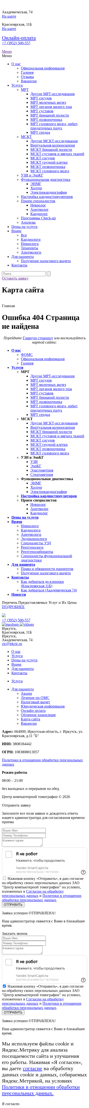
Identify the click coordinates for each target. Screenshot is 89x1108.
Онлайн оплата (33, 711)
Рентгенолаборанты (37, 552)
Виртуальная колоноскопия (52, 145)
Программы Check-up (38, 218)
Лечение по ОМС (35, 698)
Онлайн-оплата (19, 38)
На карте (9, 16)
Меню (7, 51)
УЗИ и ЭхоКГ (32, 175)
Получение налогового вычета (46, 261)
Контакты (19, 265)
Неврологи (30, 244)
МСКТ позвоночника (47, 167)
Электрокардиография (48, 192)
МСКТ (26, 137)
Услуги (17, 85)
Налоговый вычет (35, 702)
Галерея (27, 72)
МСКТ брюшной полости (51, 150)
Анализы (28, 222)
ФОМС (27, 355)
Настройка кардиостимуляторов (47, 197)
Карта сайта (30, 719)
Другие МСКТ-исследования (54, 141)
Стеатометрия (41, 475)
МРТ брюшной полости (49, 115)
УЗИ (34, 462)
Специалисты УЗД (36, 543)
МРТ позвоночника (46, 120)
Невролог (38, 205)
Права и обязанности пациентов (47, 569)
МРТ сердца (40, 132)
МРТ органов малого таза (51, 107)
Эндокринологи (34, 539)
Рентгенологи (32, 547)
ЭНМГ (35, 184)
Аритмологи (31, 252)
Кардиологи (31, 239)
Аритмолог (39, 209)
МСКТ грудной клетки (49, 162)
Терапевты (29, 248)
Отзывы (27, 77)
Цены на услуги (24, 227)
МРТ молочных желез (48, 102)
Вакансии (29, 81)
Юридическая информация (43, 706)
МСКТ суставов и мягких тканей (57, 154)
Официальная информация (43, 68)
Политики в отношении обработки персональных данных (41, 898)
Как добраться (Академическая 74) (49, 590)
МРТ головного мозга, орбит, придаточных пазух (54, 126)
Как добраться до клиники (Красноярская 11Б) (42, 584)
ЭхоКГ (35, 466)
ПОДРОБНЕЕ (13, 607)
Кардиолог (39, 214)
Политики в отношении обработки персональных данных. (41, 1090)
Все (24, 235)
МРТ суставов (41, 111)
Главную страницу (38, 338)
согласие (32, 1068)
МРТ (25, 90)
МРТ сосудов (41, 98)
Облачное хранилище (38, 715)
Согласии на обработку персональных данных (33, 893)
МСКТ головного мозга (49, 171)
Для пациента (22, 257)
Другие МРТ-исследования (52, 94)
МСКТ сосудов (42, 158)
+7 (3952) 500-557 (16, 43)
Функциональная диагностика (45, 179)
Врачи (16, 231)
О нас (16, 64)
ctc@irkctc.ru (12, 644)
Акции (26, 693)
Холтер (36, 188)
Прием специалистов (38, 201)
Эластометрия (41, 470)
